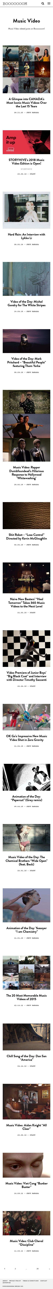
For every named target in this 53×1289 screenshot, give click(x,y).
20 (38, 1269)
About (5, 1281)
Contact (43, 1281)
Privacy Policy (15, 1281)
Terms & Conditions (31, 1281)
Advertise (7, 1283)
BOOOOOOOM (15, 3)
